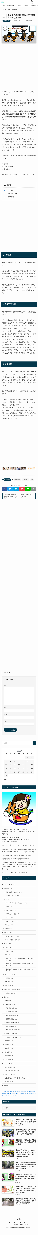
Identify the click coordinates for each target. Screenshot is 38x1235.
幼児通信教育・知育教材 (13, 892)
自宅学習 (8, 888)
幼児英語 (9, 978)
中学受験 (9, 1040)
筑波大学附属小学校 (13, 1030)
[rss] (20, 1219)
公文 (7, 954)
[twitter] (18, 1219)
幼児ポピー (10, 906)
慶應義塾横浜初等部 (12, 1022)
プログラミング (10, 974)
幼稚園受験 (7, 20)
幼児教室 (9, 951)
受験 (7, 997)
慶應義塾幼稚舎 (11, 1019)
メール (6, 714)
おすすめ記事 (9, 884)
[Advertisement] (19, 65)
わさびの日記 (10, 1067)
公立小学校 (9, 1059)
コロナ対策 (9, 1081)
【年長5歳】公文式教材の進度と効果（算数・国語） (19, 970)
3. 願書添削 (10, 197)
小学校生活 (8, 1052)
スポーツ (9, 981)
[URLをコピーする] (33, 489)
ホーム (11, 1224)
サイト (5, 721)
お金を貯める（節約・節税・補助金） (17, 1078)
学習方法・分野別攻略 (13, 1037)
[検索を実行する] (34, 743)
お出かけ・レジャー (12, 936)
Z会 (8, 899)
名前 (5, 707)
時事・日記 (9, 1063)
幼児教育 (16, 1224)
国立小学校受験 (11, 1026)
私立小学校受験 (11, 1011)
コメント (7, 685)
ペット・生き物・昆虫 (12, 940)
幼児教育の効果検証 (12, 989)
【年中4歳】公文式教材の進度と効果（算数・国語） (19, 964)
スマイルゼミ (10, 910)
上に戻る (26, 1224)
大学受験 (9, 1048)
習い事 (7, 943)
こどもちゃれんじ (12, 895)
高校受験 (9, 1044)
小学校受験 (10, 1004)
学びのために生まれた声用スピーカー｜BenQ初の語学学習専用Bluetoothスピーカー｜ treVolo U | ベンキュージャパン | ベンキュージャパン (19, 1094)
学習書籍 (8, 928)
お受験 (21, 1224)
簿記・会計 (9, 985)
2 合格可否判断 (12, 193)
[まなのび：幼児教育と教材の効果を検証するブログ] (2, 2)
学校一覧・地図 (11, 1008)
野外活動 (8, 932)
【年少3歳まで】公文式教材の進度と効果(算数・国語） (20, 959)
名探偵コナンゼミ (12, 921)
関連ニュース (10, 1074)
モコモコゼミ (10, 917)
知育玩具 (9, 925)
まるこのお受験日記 (12, 1070)
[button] (4, 489)
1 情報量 (10, 190)
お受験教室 (25, 479)
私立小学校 (9, 1055)
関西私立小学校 (11, 1033)
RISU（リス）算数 (12, 914)
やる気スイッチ (10, 993)
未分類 (7, 1085)
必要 (32, 479)
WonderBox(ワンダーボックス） (16, 903)
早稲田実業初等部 (12, 1015)
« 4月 (5, 779)
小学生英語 (9, 947)
